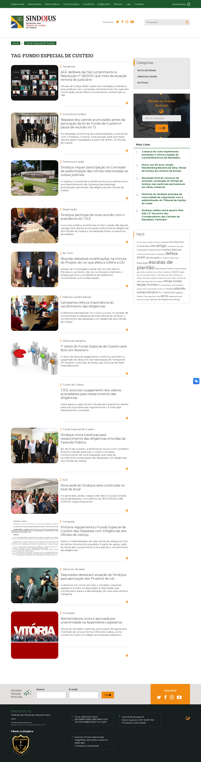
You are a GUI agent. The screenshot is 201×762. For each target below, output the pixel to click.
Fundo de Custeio (73, 384)
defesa (171, 253)
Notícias (142, 82)
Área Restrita (179, 4)
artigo (161, 245)
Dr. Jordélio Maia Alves (169, 258)
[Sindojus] (33, 22)
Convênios (88, 4)
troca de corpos (143, 300)
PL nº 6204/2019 (166, 292)
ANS (152, 246)
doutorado (153, 257)
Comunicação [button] (70, 4)
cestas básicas (172, 249)
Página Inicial (17, 4)
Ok (160, 128)
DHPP (141, 257)
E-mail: (73, 689)
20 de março (142, 242)
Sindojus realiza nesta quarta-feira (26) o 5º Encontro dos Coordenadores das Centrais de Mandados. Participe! (162, 215)
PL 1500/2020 (168, 289)
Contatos (139, 4)
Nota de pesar (146, 70)
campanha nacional (175, 246)
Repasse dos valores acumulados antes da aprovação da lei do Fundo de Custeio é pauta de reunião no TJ (93, 123)
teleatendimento (175, 296)
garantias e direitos (144, 272)
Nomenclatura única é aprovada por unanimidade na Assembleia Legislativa (91, 620)
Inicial (16, 43)
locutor (168, 278)
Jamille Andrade (149, 278)
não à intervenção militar (153, 289)
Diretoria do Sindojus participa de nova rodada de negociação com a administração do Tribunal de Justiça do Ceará (164, 199)
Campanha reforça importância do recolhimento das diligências (87, 304)
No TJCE (68, 253)
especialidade (160, 269)
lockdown (161, 278)
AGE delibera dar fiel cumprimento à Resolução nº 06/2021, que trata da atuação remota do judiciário (94, 76)
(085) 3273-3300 (89, 717)
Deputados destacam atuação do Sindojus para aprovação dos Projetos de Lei (93, 576)
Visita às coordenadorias (77, 296)
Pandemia (69, 66)
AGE (65, 479)
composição (160, 254)
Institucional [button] (34, 4)
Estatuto (170, 269)
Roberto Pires (142, 296)
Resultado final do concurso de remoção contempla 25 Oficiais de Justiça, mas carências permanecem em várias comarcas (163, 183)
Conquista (69, 521)
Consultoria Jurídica (74, 114)
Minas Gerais (172, 281)
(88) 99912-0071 (100, 719)
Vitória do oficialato (74, 569)
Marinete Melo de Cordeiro (152, 282)
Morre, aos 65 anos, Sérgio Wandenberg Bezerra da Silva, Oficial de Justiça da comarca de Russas (164, 167)
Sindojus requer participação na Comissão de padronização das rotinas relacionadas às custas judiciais (94, 171)
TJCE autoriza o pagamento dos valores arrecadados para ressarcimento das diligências (91, 394)
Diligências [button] (103, 4)
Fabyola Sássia (180, 269)
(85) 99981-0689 (83, 719)
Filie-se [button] (117, 4)
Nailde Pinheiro (148, 285)
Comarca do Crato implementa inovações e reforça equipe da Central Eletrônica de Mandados (161, 154)
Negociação (70, 209)
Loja (128, 4)
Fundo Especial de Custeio (78, 429)
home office (157, 272)
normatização (165, 285)
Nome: (40, 689)
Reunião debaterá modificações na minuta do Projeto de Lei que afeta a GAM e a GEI (93, 260)
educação (142, 263)
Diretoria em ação (73, 161)
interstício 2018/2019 (171, 272)
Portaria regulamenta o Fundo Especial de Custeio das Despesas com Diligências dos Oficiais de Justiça (93, 531)
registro (179, 292)
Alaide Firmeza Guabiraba (158, 242)
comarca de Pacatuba (146, 254)
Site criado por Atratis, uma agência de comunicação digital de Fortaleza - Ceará (188, 719)
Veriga (176, 299)
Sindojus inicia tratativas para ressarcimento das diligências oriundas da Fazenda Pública (93, 438)
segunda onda (154, 296)
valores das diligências (161, 299)
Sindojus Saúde (147, 76)
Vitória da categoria (74, 340)
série (164, 296)
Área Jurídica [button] (51, 4)
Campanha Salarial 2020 (149, 250)
